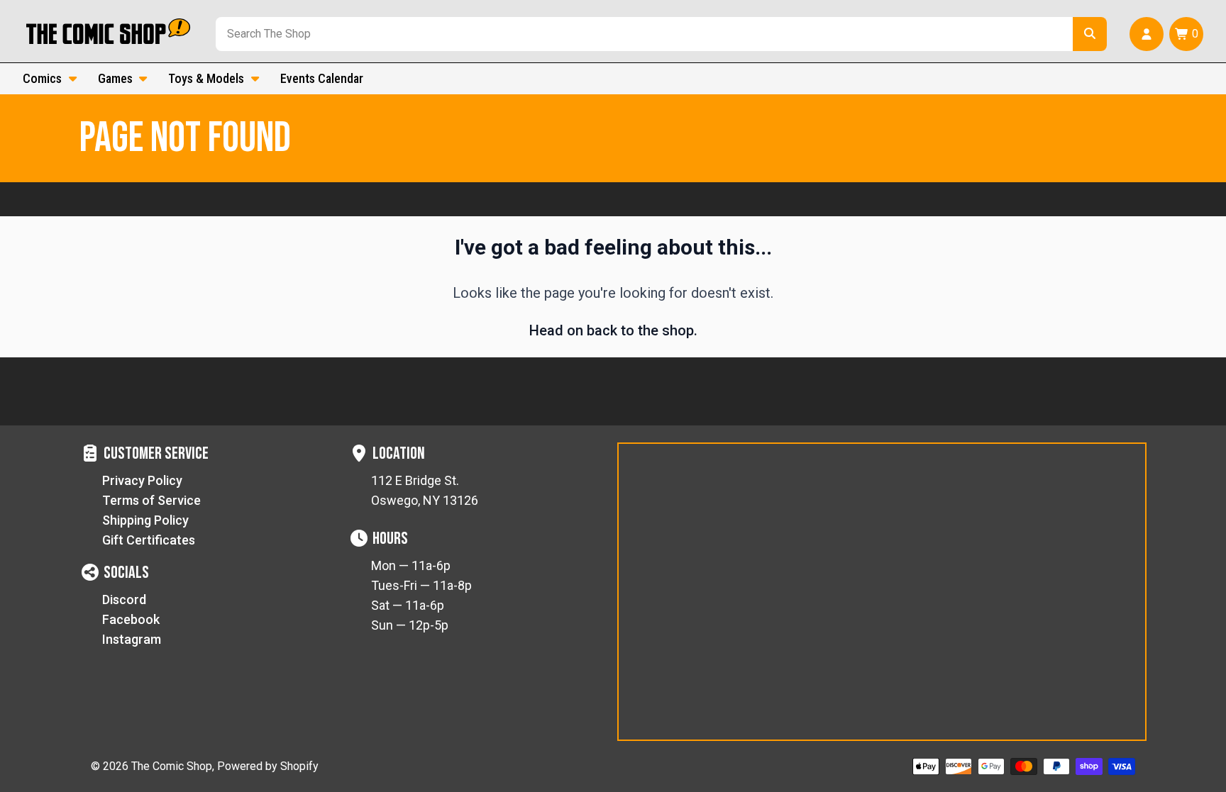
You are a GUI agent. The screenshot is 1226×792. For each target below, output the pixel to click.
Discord (124, 599)
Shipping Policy (145, 520)
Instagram (131, 639)
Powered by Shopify (268, 766)
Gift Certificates (148, 539)
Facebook (131, 619)
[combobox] (641, 34)
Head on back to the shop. (613, 330)
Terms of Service (151, 500)
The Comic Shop (171, 766)
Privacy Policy (142, 480)
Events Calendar (321, 78)
